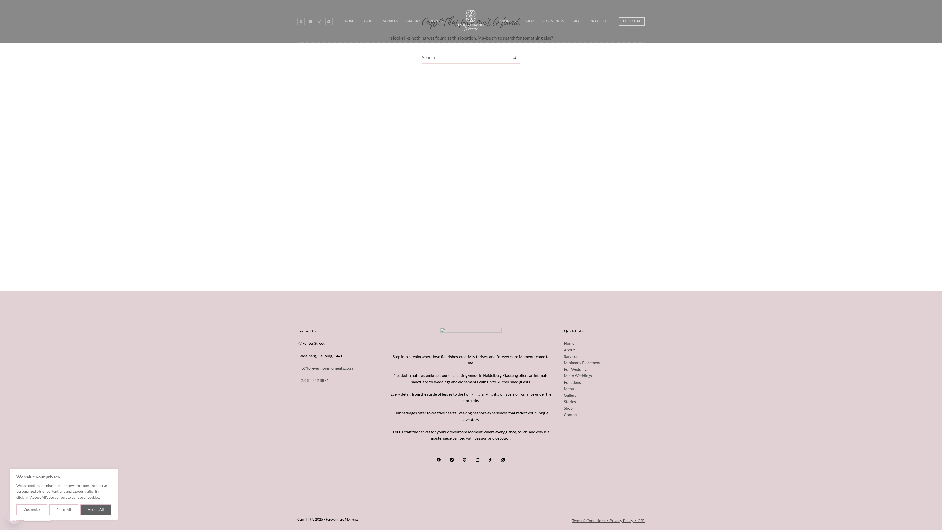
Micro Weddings (578, 375)
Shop (529, 21)
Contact (571, 414)
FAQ (576, 21)
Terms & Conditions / (591, 520)
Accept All (96, 509)
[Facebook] (301, 21)
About (368, 21)
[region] (64, 494)
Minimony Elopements (583, 362)
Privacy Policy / (624, 520)
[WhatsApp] (329, 21)
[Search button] (514, 57)
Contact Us (597, 21)
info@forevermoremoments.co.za (325, 368)
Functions (572, 382)
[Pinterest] (464, 459)
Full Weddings (576, 369)
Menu (569, 388)
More (434, 21)
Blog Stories (553, 21)
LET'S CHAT (632, 21)
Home (349, 21)
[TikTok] (319, 21)
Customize (32, 509)
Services (390, 21)
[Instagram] (310, 21)
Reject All (63, 509)
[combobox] (465, 57)
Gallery (413, 21)
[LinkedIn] (477, 459)
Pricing (505, 21)
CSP (641, 520)
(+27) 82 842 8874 (312, 380)
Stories (570, 401)
